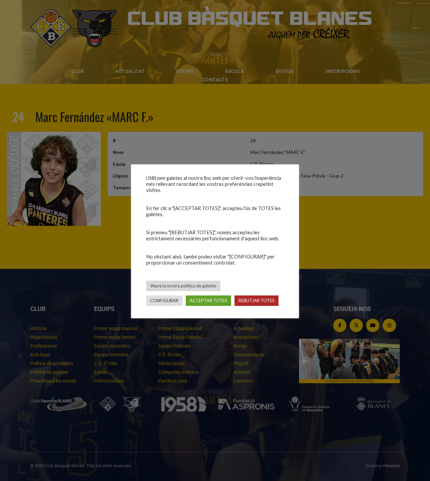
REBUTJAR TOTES (256, 300)
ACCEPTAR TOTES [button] (208, 300)
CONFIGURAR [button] (164, 300)
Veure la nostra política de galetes (183, 285)
